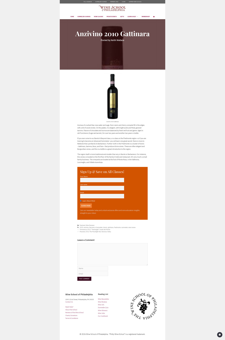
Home (72, 16)
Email (82, 192)
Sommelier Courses (83, 16)
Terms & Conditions (71, 318)
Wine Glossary (102, 310)
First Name (84, 176)
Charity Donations (71, 315)
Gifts (122, 16)
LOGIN (123, 1)
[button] (219, 334)
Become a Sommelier (95, 227)
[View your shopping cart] (154, 16)
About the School (71, 310)
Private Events (112, 16)
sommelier (124, 227)
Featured (82, 225)
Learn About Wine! (88, 201)
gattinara (110, 227)
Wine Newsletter (103, 299)
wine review (132, 227)
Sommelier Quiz (103, 307)
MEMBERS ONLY (114, 1)
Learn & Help (132, 16)
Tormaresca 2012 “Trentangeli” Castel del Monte (95, 229)
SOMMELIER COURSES (101, 1)
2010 (81, 227)
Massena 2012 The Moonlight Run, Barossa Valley (95, 232)
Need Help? (69, 307)
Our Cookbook (103, 316)
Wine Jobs (101, 313)
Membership (146, 16)
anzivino (86, 227)
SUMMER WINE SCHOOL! (135, 1)
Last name (83, 184)
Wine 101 (101, 305)
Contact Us (69, 302)
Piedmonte (117, 227)
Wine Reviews (90, 225)
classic (105, 227)
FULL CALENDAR (88, 1)
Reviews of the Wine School (74, 313)
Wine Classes (98, 16)
